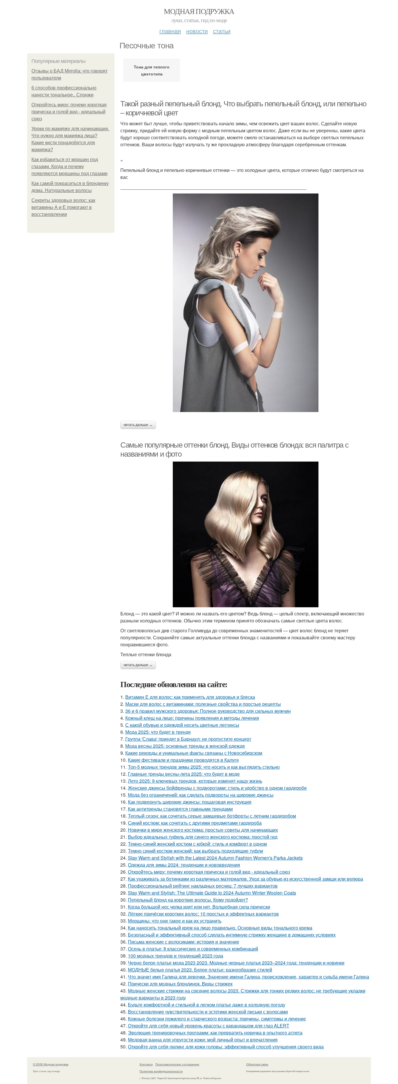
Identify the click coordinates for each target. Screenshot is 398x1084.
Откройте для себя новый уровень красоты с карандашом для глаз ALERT (208, 1025)
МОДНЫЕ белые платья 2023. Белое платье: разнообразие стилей (200, 969)
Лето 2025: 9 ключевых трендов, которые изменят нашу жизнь (195, 780)
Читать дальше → (138, 425)
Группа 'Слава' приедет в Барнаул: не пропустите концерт (188, 738)
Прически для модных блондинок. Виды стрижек (180, 983)
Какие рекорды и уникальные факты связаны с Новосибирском (193, 752)
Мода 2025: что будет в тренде (158, 731)
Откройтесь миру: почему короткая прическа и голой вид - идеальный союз (69, 111)
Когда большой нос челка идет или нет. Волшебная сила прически (199, 906)
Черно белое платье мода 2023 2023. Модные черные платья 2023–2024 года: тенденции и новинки (236, 962)
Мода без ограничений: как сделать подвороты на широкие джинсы (201, 794)
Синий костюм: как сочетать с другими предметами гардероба (195, 822)
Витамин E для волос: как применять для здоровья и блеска (190, 697)
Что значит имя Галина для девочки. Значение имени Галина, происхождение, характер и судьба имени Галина (248, 976)
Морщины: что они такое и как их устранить (174, 920)
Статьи (221, 31)
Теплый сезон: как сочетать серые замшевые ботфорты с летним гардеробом (212, 815)
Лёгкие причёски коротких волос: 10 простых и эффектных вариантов (203, 913)
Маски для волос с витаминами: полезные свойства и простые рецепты (203, 704)
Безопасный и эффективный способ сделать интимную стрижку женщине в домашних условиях (232, 934)
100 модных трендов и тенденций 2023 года (175, 955)
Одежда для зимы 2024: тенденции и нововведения (184, 864)
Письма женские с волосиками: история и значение (183, 941)
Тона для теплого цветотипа (152, 70)
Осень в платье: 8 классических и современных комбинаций (193, 948)
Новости (197, 31)
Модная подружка (199, 11)
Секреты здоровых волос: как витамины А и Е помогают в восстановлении (63, 207)
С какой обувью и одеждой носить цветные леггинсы (182, 725)
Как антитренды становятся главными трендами (180, 808)
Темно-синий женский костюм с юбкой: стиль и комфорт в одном (197, 843)
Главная (170, 31)
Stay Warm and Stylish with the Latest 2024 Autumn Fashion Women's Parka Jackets (215, 857)
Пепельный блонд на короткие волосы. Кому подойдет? (188, 899)
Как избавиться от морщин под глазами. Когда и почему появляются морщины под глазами (69, 166)
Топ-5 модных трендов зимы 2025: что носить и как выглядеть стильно (204, 766)
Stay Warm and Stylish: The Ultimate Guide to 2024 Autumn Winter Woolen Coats (212, 892)
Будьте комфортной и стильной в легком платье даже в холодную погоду (206, 1004)
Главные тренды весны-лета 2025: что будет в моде (184, 773)
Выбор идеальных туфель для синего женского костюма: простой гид (202, 836)
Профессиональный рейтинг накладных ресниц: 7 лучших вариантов (203, 885)
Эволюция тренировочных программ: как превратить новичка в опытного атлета (215, 1032)
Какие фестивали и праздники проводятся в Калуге (183, 759)
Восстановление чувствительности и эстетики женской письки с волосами (208, 1011)
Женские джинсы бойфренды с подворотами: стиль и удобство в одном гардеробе (217, 787)
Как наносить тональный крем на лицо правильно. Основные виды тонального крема (220, 927)
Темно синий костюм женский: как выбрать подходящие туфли (195, 850)
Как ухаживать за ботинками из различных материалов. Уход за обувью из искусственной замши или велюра (245, 878)
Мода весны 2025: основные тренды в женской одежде (185, 745)
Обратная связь (257, 1064)
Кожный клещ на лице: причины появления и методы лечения (192, 718)
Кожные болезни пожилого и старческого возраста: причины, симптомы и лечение (217, 1018)
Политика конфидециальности (161, 1071)
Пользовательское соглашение (177, 1064)
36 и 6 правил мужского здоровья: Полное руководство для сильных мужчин (208, 711)
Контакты (146, 1064)
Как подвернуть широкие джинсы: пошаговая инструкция (189, 801)
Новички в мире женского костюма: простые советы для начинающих (203, 829)
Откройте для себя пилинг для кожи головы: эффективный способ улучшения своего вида (226, 1046)
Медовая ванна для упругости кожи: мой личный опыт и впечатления (203, 1039)
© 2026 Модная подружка (50, 1064)
